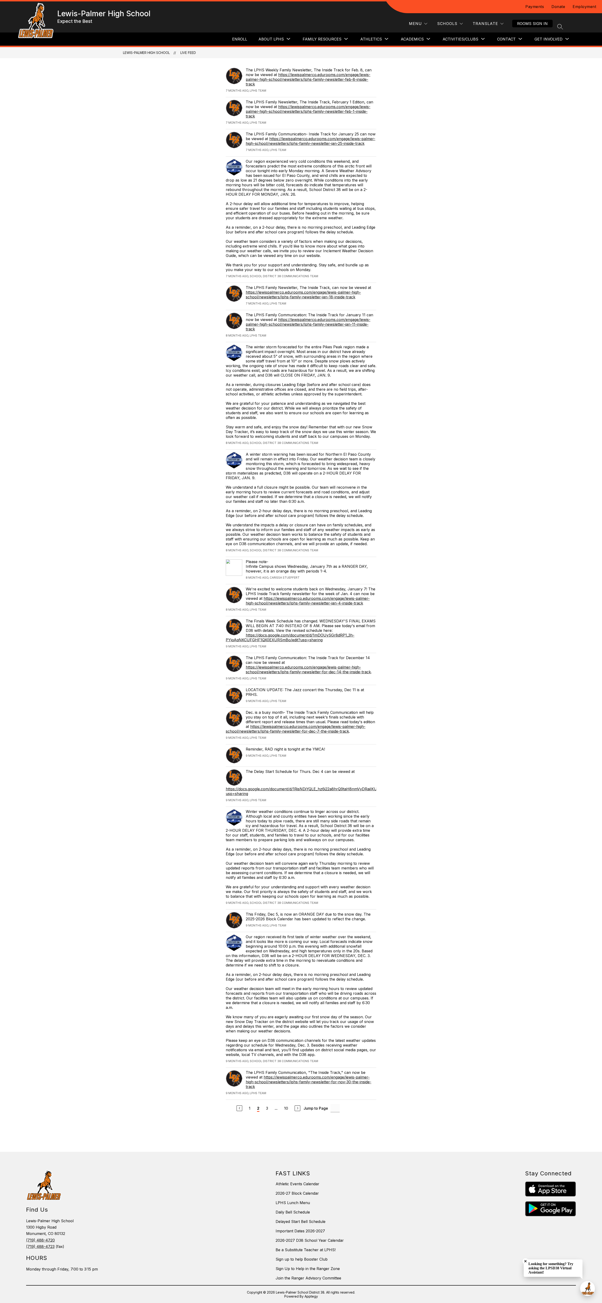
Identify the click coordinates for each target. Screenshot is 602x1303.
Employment (584, 6)
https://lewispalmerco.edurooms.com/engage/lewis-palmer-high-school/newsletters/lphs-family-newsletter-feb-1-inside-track (308, 111)
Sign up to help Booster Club (302, 1259)
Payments (534, 6)
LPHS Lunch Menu (293, 1202)
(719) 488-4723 (40, 1246)
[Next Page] (297, 1108)
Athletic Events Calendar (297, 1183)
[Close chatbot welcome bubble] (525, 1261)
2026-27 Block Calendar (297, 1193)
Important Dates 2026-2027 (300, 1231)
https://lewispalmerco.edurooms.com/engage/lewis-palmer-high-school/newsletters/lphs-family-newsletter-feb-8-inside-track (308, 79)
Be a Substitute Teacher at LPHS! (306, 1249)
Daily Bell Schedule (293, 1212)
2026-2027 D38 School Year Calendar (310, 1240)
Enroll (239, 39)
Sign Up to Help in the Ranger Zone (308, 1268)
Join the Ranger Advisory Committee (308, 1278)
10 (286, 1108)
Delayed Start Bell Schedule (300, 1221)
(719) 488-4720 (40, 1240)
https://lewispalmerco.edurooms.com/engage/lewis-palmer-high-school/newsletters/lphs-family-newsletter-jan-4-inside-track (308, 600)
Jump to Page (316, 1108)
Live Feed (188, 53)
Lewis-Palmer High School (146, 53)
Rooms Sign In (532, 23)
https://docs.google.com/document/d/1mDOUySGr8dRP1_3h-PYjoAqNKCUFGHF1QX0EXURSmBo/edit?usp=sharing (290, 637)
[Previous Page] (239, 1108)
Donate (558, 6)
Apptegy (311, 1296)
